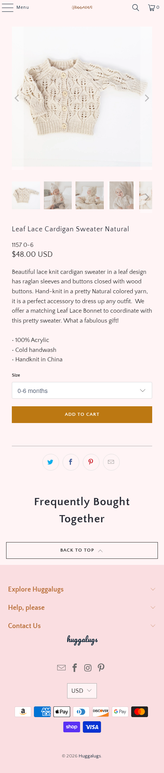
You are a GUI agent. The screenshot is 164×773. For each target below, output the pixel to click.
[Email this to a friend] (111, 462)
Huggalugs (90, 756)
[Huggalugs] (82, 7)
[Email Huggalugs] (62, 669)
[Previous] (17, 98)
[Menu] (3, 7)
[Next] (146, 98)
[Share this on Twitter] (50, 462)
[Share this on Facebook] (71, 462)
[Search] (136, 7)
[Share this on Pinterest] (91, 462)
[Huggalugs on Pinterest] (101, 669)
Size (16, 375)
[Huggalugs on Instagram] (88, 669)
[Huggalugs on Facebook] (75, 669)
